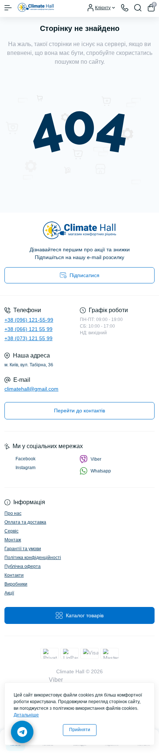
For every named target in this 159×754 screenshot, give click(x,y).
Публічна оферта (22, 566)
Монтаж (12, 539)
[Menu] (8, 7)
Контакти (14, 575)
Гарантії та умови (22, 548)
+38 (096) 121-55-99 (28, 320)
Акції (9, 593)
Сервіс (11, 531)
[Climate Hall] (79, 230)
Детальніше (26, 715)
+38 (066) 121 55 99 (28, 329)
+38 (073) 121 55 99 (28, 338)
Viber (96, 459)
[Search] (138, 7)
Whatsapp (101, 471)
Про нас (12, 513)
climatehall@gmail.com (31, 389)
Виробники (15, 584)
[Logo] (36, 7)
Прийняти (79, 729)
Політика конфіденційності (32, 557)
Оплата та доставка (25, 522)
